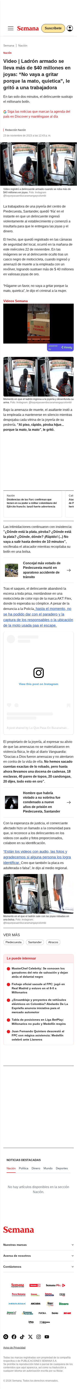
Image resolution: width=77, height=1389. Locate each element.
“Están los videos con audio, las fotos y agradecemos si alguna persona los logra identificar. (37, 857)
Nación (22, 45)
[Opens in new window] (13, 1336)
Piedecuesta (14, 942)
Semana (8, 45)
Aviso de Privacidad (18, 1347)
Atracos (53, 942)
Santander (35, 942)
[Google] (5, 1336)
